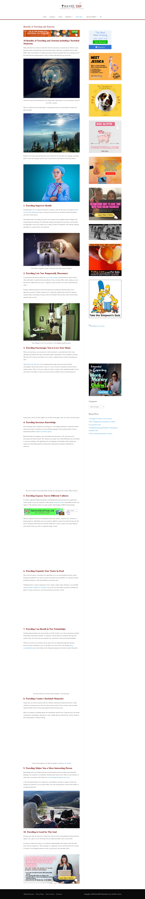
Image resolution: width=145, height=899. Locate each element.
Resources (59, 894)
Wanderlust (68, 17)
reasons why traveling (51, 277)
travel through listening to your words (59, 777)
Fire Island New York (95, 425)
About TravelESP (91, 17)
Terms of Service (50, 894)
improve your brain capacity (44, 431)
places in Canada (66, 763)
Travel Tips (79, 17)
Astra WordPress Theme (115, 894)
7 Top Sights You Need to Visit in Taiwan (100, 418)
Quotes (61, 17)
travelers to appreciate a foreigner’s (37, 587)
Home (45, 17)
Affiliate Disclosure (28, 894)
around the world (58, 502)
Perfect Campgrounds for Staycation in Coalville (102, 421)
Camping (51, 17)
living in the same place (33, 364)
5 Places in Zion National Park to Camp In (100, 433)
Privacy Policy (40, 894)
